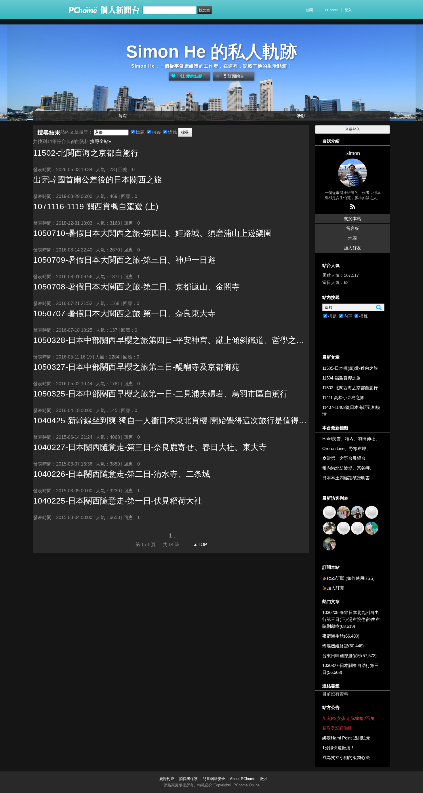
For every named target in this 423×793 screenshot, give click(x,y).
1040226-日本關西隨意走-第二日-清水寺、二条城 (121, 474)
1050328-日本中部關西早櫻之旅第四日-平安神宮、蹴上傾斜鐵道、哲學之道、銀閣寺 (171, 340)
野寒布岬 (357, 448)
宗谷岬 (363, 468)
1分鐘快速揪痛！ (338, 747)
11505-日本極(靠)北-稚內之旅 (350, 368)
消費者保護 (188, 779)
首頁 (122, 116)
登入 (348, 10)
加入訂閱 (335, 588)
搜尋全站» (100, 141)
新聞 (309, 10)
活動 (301, 116)
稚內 (349, 438)
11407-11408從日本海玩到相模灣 (351, 411)
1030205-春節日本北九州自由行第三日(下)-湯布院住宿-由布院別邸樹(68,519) (351, 619)
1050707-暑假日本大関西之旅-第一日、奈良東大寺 (124, 313)
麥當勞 (328, 458)
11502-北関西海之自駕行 (86, 152)
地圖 (352, 238)
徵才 (264, 779)
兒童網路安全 (214, 779)
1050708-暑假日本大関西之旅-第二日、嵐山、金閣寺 (136, 286)
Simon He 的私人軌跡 (211, 51)
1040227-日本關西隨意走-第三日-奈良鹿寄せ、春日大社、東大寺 (150, 447)
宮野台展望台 (352, 458)
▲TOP (199, 544)
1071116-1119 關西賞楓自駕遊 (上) (95, 206)
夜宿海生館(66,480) (340, 636)
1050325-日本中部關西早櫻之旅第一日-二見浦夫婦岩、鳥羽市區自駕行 (160, 393)
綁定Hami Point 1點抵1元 (346, 737)
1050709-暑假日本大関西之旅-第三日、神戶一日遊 (124, 260)
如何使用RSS (360, 578)
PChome (332, 10)
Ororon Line (333, 448)
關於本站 (352, 218)
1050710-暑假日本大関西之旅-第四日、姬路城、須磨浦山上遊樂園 (152, 233)
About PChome (242, 779)
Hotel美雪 (331, 438)
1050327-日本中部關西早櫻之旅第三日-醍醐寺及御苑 (136, 367)
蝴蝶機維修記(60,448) (343, 645)
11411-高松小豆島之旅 (343, 397)
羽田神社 (366, 438)
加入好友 (352, 247)
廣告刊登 (166, 779)
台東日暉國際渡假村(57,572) (349, 655)
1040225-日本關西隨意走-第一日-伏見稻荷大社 (117, 500)
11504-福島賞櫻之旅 (341, 377)
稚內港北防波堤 (337, 468)
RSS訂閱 (335, 578)
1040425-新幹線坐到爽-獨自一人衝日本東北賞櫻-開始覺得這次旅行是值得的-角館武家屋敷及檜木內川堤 (171, 420)
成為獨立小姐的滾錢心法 (346, 757)
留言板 (352, 228)
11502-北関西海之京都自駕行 (350, 387)
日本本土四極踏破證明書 (346, 477)
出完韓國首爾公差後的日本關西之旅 (97, 179)
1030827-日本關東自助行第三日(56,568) (350, 669)
